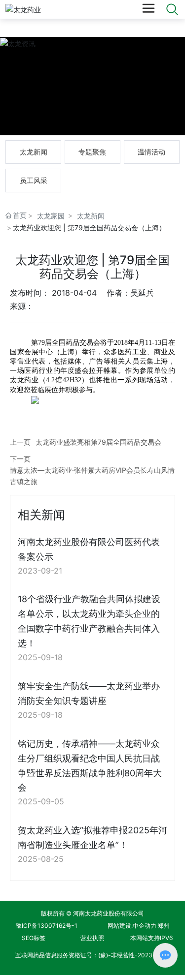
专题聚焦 (92, 151)
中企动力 (144, 925)
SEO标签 (33, 938)
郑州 (164, 925)
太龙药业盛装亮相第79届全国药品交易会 (98, 442)
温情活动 (151, 151)
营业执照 (92, 938)
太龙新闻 (33, 151)
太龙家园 (51, 216)
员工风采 (33, 180)
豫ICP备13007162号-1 (46, 925)
